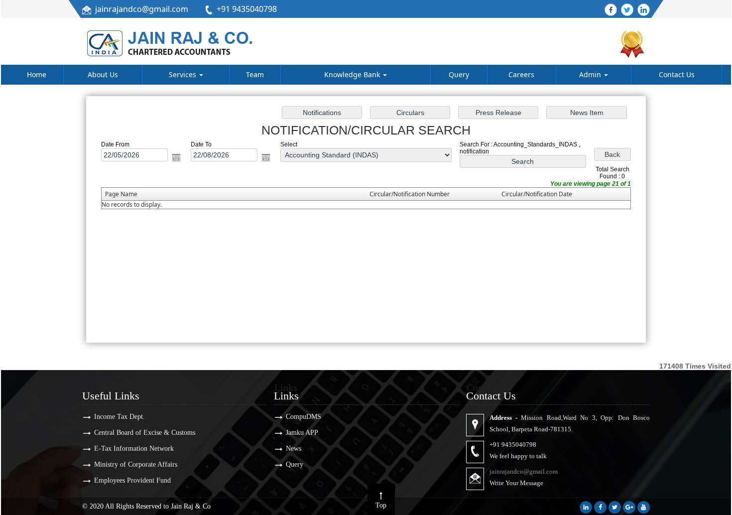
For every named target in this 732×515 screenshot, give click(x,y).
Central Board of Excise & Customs (144, 432)
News (293, 448)
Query (459, 74)
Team (255, 74)
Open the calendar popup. (176, 157)
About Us (103, 74)
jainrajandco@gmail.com (141, 8)
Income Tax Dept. (119, 416)
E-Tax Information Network (134, 448)
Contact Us (677, 74)
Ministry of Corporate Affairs (135, 464)
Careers (521, 74)
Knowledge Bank (353, 74)
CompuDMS (303, 416)
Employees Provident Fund (132, 480)
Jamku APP (302, 432)
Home (36, 74)
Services (183, 74)
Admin (591, 74)
